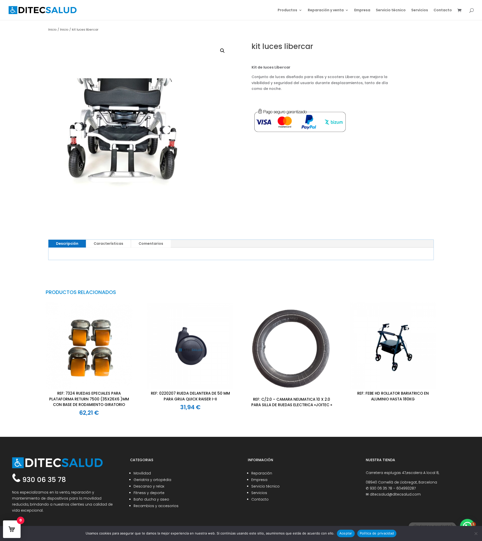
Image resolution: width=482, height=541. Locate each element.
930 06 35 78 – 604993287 (393, 488)
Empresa (362, 10)
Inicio (52, 29)
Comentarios (151, 243)
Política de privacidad (377, 533)
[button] (222, 50)
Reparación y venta (326, 10)
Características (108, 243)
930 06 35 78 (43, 479)
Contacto (443, 10)
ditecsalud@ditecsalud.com (395, 494)
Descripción (67, 243)
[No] (475, 533)
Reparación (261, 473)
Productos (287, 10)
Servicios (419, 10)
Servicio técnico (391, 10)
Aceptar (345, 533)
